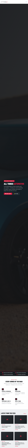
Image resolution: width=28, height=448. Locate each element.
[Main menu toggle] (26, 2)
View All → (25, 413)
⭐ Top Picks (16, 193)
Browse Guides (8, 193)
